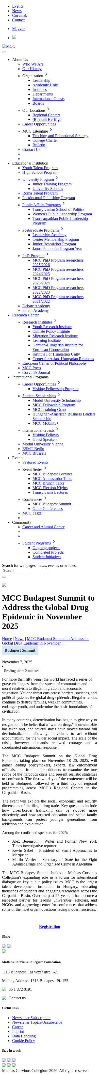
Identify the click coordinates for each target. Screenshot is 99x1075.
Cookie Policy (23, 1040)
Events (17, 6)
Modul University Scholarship (56, 400)
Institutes (39, 89)
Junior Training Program (52, 184)
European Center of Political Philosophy (54, 363)
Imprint (18, 1031)
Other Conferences (47, 508)
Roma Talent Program (40, 193)
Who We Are (32, 64)
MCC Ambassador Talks (52, 478)
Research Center (25, 315)
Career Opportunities (39, 124)
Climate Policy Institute (51, 331)
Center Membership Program (55, 239)
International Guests (48, 99)
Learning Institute (46, 340)
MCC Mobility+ (45, 423)
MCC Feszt (31, 513)
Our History (32, 69)
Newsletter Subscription (31, 1018)
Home (7, 638)
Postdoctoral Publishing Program (48, 198)
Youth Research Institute (52, 327)
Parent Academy (35, 310)
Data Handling (24, 1036)
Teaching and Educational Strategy (60, 136)
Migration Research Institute (55, 336)
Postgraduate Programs (40, 230)
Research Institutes (37, 322)
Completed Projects (48, 552)
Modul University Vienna (42, 444)
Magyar (18, 28)
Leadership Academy (49, 235)
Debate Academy (36, 306)
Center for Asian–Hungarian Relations (63, 359)
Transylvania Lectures (50, 492)
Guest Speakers (44, 439)
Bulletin (38, 145)
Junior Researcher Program (54, 244)
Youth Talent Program (40, 168)
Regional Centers (46, 115)
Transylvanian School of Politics (58, 209)
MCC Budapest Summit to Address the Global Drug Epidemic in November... (45, 640)
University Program (38, 179)
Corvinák (19, 15)
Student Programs (36, 543)
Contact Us (31, 149)
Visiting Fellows (45, 435)
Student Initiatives (46, 557)
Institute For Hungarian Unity (56, 354)
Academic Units (45, 85)
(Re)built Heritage (46, 119)
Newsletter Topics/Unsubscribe (37, 1022)
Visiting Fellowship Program (55, 389)
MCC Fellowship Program (53, 405)
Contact (18, 20)
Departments (42, 94)
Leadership (41, 80)
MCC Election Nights (50, 488)
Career (17, 1027)
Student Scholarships (39, 396)
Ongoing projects (46, 547)
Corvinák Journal (36, 372)
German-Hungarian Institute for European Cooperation (57, 347)
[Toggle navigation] (4, 52)
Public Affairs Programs (41, 205)
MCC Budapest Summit (51, 504)
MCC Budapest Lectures (52, 474)
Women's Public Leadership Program (62, 214)
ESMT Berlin (33, 448)
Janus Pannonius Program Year (57, 248)
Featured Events (35, 462)
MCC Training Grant (49, 409)
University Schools (47, 188)
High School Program (39, 172)
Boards (38, 103)
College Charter (45, 140)
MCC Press (31, 368)
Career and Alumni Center (43, 527)
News (17, 11)
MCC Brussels (34, 453)
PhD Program (33, 255)
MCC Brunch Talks (48, 483)
